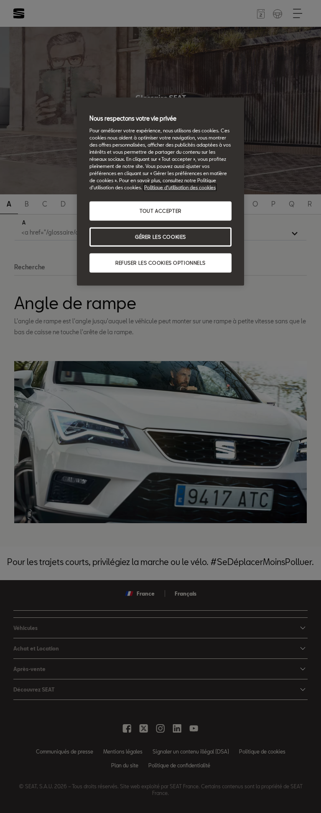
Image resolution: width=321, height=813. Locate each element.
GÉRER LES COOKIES (160, 237)
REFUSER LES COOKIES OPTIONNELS (160, 263)
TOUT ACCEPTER (160, 211)
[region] (160, 192)
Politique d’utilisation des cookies (180, 187)
